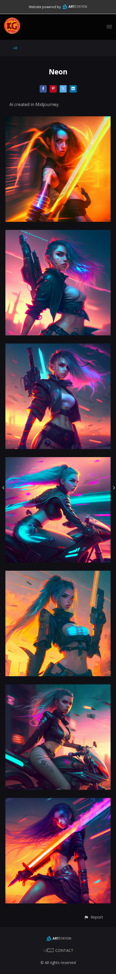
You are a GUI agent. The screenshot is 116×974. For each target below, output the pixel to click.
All (15, 48)
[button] (93, 917)
